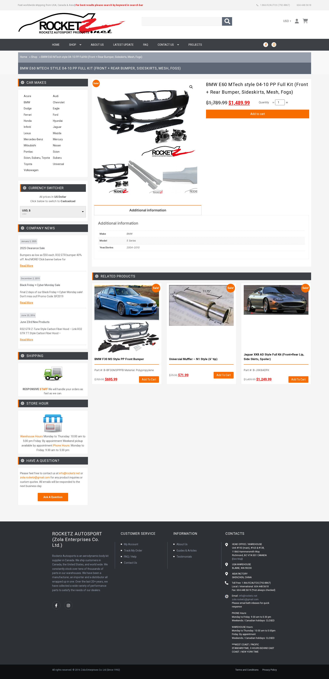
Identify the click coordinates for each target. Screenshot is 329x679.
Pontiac (28, 151)
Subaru (57, 157)
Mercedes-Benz (33, 139)
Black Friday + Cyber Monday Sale (40, 285)
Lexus (27, 133)
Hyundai (58, 120)
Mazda (57, 133)
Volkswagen (31, 170)
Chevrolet (59, 102)
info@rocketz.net (69, 473)
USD (286, 21)
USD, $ (26, 210)
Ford (55, 114)
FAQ (145, 44)
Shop (72, 44)
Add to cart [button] (149, 379)
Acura (27, 96)
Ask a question (52, 497)
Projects (195, 44)
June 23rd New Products (35, 322)
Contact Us (166, 44)
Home (56, 44)
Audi (55, 96)
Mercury (58, 139)
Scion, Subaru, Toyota (37, 157)
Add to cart (257, 114)
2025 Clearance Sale (32, 248)
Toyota (28, 164)
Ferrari (28, 114)
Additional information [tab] (147, 210)
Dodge (28, 108)
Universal (58, 164)
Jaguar (57, 126)
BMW (27, 102)
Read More (26, 265)
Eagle (56, 108)
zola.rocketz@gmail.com (35, 477)
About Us (97, 44)
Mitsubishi (30, 145)
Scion (56, 151)
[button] (191, 87)
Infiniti (27, 126)
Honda (28, 120)
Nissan (57, 145)
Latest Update (123, 44)
